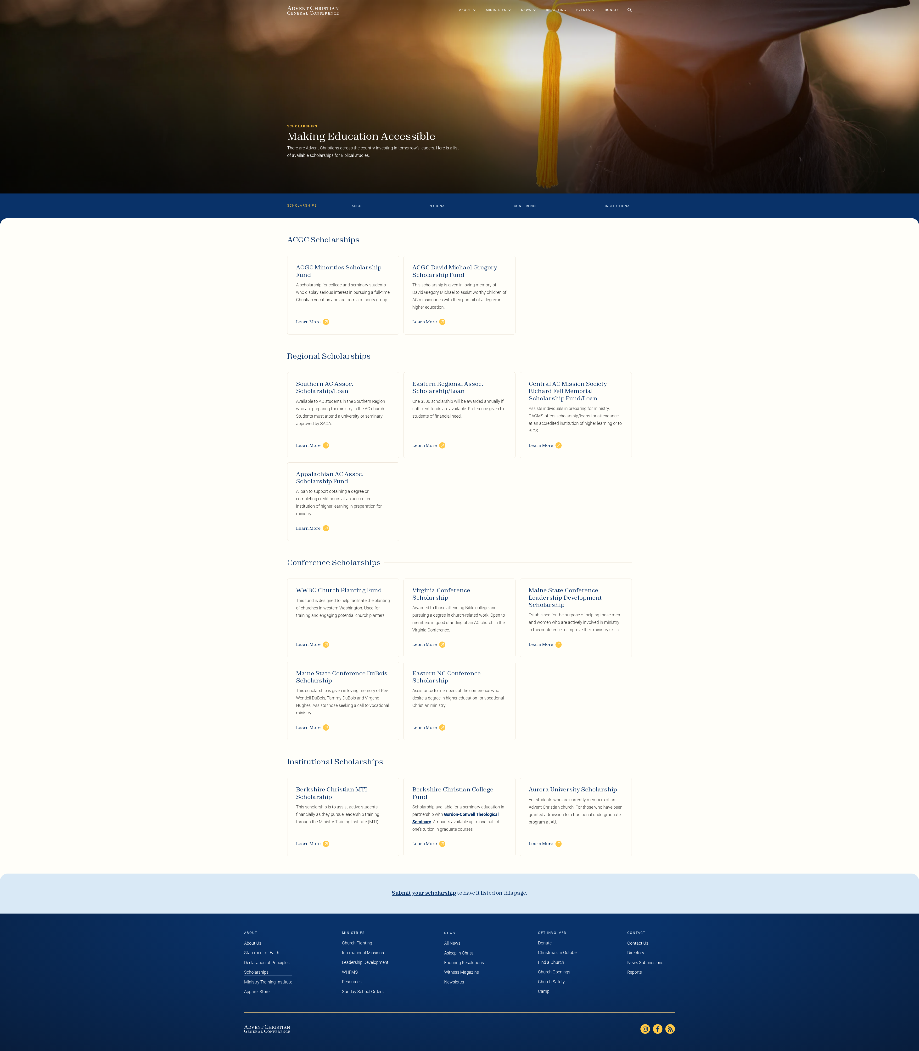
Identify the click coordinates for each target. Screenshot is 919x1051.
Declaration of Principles (267, 962)
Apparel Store (256, 991)
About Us (252, 943)
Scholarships (256, 972)
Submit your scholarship (424, 893)
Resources (352, 981)
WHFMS (350, 972)
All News (452, 943)
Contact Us (637, 943)
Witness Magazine (461, 972)
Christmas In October (558, 952)
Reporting (556, 10)
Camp (543, 991)
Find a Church (551, 962)
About (465, 10)
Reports (634, 972)
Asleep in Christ (458, 953)
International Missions (363, 952)
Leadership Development (365, 962)
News (526, 10)
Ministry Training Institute (268, 982)
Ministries (496, 10)
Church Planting (357, 943)
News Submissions (645, 962)
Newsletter (454, 982)
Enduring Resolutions (464, 962)
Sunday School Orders (363, 991)
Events (583, 10)
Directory (635, 952)
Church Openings (554, 972)
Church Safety (551, 981)
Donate (612, 10)
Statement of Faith (261, 952)
